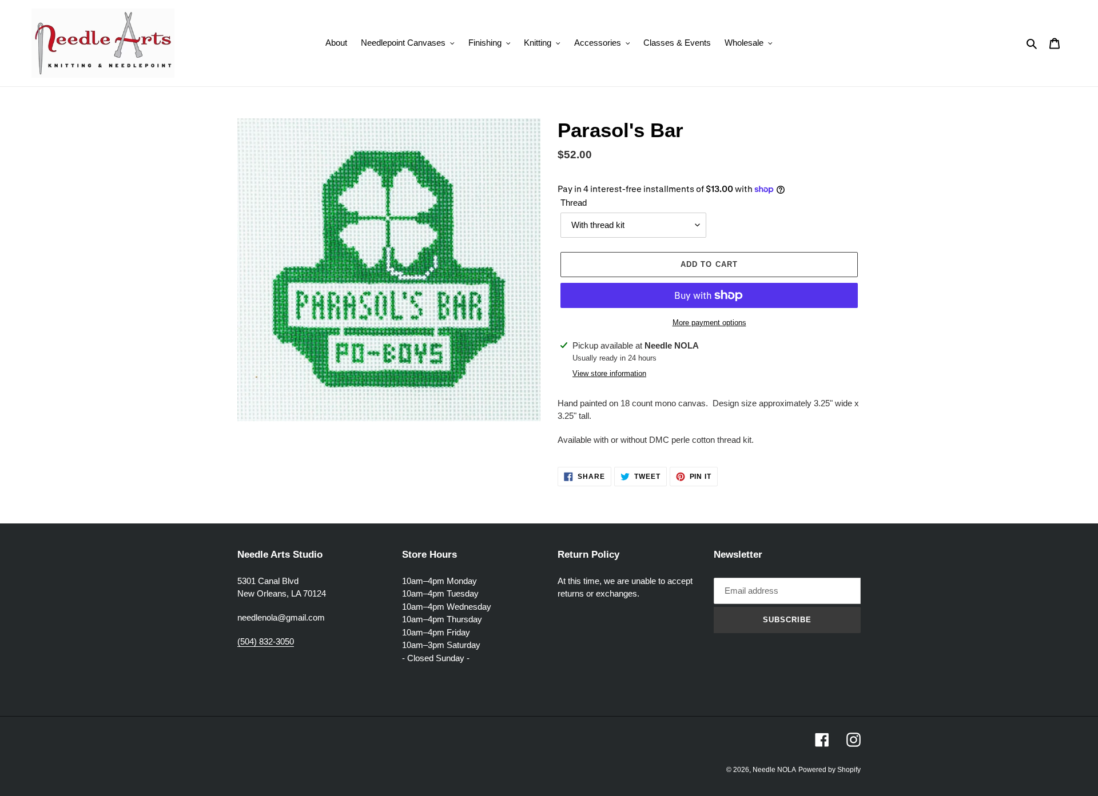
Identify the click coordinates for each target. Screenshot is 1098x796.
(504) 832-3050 (265, 641)
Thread (573, 202)
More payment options (709, 322)
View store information (609, 373)
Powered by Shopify (829, 770)
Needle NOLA (774, 770)
